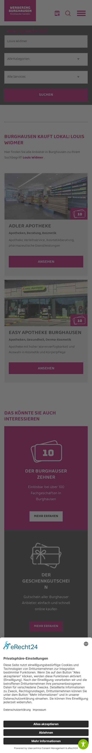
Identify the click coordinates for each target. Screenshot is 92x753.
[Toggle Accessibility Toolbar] (83, 744)
